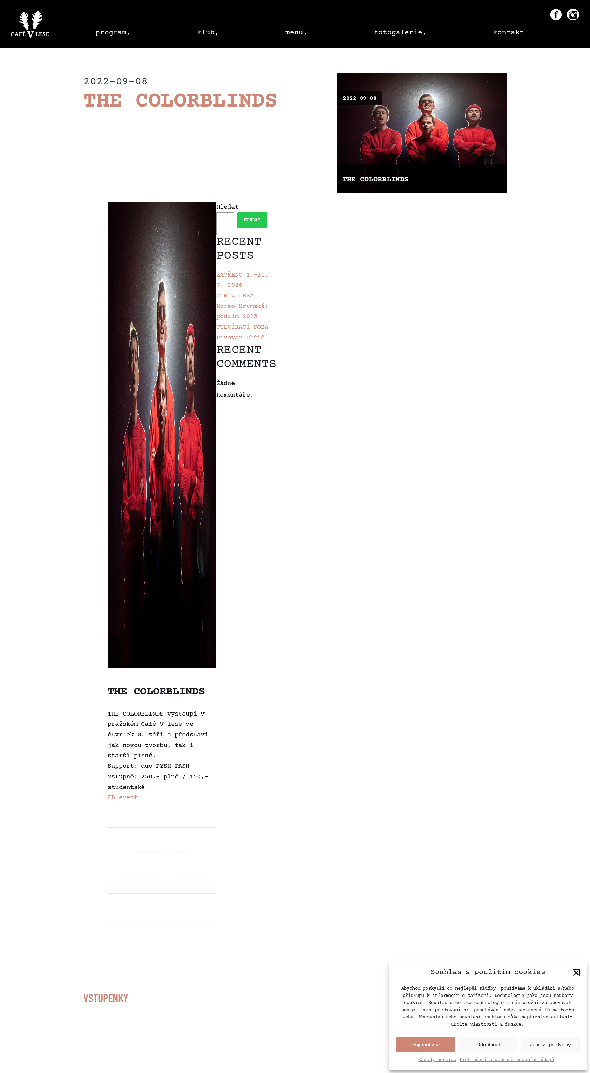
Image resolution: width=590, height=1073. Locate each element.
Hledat (227, 207)
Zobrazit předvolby (550, 1044)
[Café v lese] (30, 25)
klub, (208, 33)
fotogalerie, (400, 33)
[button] (576, 972)
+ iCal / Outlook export (192, 855)
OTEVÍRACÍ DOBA (242, 327)
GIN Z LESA (235, 296)
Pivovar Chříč (240, 338)
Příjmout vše (425, 1044)
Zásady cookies (437, 1060)
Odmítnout (488, 1044)
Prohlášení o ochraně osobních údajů (507, 1060)
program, (113, 33)
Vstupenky (105, 997)
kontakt (508, 33)
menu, (296, 33)
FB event (122, 798)
